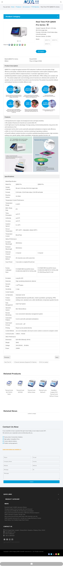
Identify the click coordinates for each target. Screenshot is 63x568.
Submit (31, 481)
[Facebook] (4, 539)
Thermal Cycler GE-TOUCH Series (9, 392)
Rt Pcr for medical (43, 362)
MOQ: (6, 61)
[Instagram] (12, 539)
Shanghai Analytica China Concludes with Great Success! (18, 509)
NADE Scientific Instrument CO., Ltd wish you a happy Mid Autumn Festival (23, 518)
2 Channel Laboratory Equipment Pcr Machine (25, 362)
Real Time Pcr (7, 362)
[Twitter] (10, 539)
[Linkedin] (7, 539)
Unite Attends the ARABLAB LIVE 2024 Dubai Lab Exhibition (19, 510)
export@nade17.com (10, 532)
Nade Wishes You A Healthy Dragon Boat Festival (17, 520)
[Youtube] (56, 554)
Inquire (42, 51)
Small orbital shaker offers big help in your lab (26, 516)
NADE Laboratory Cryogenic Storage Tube (15, 514)
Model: (6, 59)
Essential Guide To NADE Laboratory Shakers (16, 507)
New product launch (10, 512)
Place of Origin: (34, 61)
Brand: (31, 59)
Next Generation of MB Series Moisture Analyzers (27, 512)
